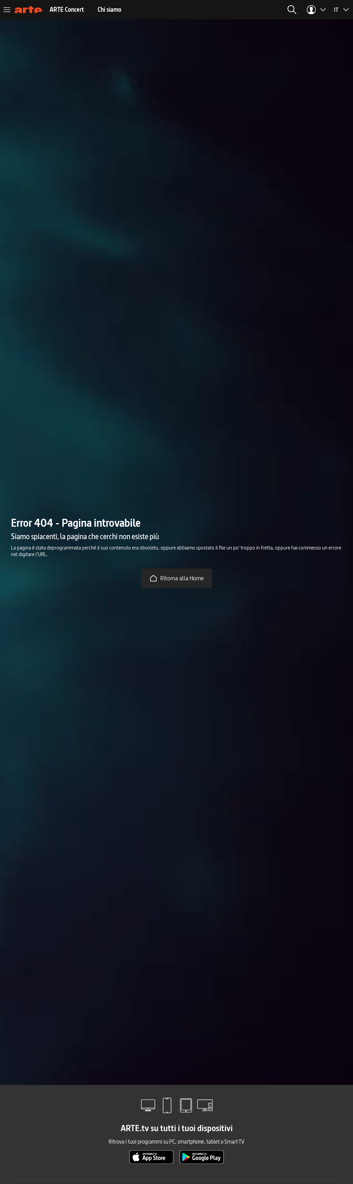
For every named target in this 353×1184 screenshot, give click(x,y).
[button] (292, 9)
